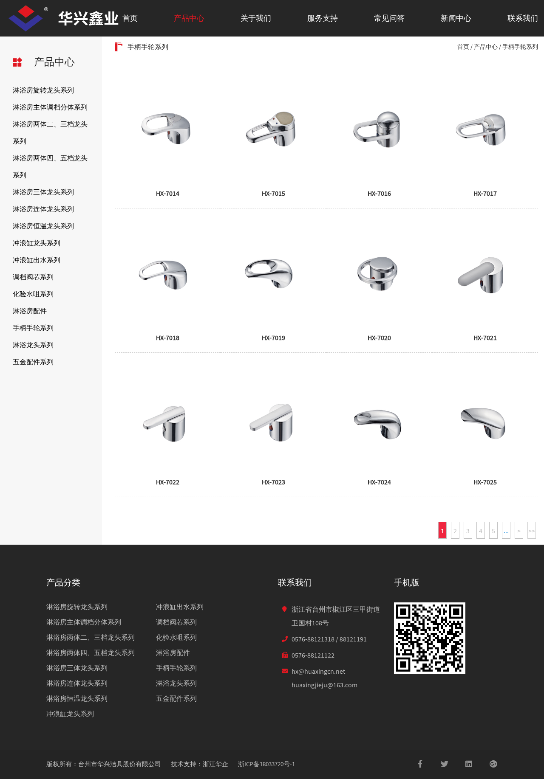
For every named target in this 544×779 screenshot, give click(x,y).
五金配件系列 (33, 361)
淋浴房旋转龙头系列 (43, 90)
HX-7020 (379, 337)
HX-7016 (379, 193)
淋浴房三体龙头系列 (43, 192)
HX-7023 (273, 482)
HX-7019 (273, 337)
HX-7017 (485, 193)
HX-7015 (273, 193)
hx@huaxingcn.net (318, 671)
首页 (130, 18)
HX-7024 (379, 482)
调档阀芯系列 (33, 277)
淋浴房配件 (30, 311)
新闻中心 (456, 18)
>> (531, 530)
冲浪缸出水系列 (36, 260)
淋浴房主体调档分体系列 (50, 107)
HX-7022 (167, 482)
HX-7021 (485, 337)
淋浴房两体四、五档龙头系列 (50, 166)
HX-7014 (167, 193)
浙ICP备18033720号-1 (266, 764)
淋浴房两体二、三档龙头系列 (50, 132)
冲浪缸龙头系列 (36, 243)
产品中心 (189, 18)
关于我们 (256, 18)
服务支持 (322, 18)
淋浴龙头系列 (33, 344)
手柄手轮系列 (33, 327)
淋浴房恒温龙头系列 (43, 226)
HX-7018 (167, 337)
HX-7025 (485, 482)
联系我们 (522, 18)
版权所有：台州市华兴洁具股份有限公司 (103, 764)
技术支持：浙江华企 (199, 764)
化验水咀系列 (33, 294)
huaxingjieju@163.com (324, 685)
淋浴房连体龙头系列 (43, 209)
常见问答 (389, 18)
